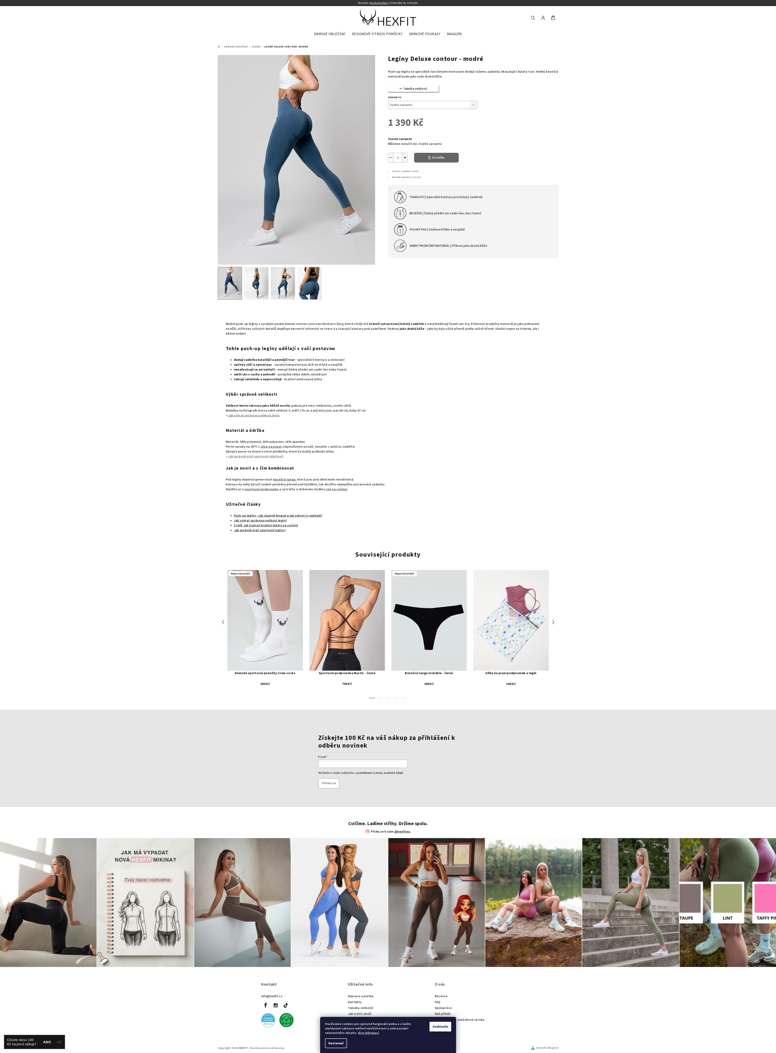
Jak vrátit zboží (359, 1014)
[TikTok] (285, 1005)
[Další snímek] (372, 160)
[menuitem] (329, 34)
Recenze (441, 996)
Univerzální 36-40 (265, 663)
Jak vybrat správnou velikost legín (254, 415)
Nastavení (335, 1043)
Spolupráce (443, 1008)
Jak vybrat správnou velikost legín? (260, 520)
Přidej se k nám (390, 831)
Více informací (368, 1033)
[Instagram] (275, 1005)
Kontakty (355, 1002)
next (553, 644)
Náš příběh (443, 1014)
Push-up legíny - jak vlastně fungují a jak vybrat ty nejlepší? (278, 515)
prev (223, 644)
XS (347, 663)
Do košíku (438, 158)
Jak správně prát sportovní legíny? (260, 530)
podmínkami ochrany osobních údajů (380, 773)
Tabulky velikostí (360, 1008)
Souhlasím (440, 1026)
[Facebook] (265, 1005)
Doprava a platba (361, 996)
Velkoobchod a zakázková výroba (460, 1019)
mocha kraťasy (379, 3)
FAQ (437, 1002)
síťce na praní (270, 446)
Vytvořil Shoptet (547, 1048)
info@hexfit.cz (272, 996)
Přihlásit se (329, 783)
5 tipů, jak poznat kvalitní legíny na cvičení (266, 525)
